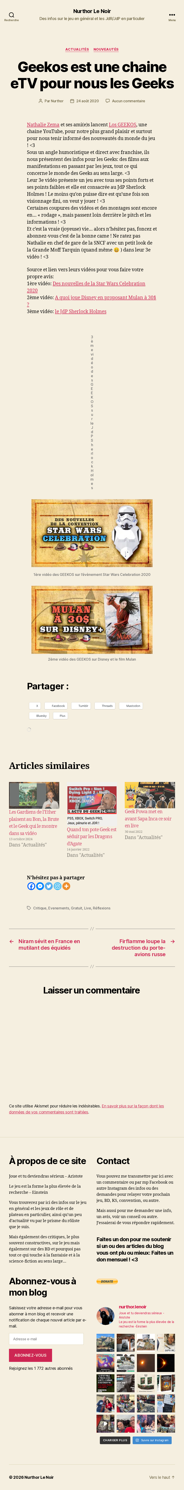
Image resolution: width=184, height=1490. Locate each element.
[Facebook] (31, 886)
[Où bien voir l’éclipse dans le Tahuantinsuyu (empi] (166, 1363)
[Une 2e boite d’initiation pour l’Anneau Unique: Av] (146, 1343)
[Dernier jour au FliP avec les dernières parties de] (126, 1403)
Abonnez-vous (30, 1355)
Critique (39, 908)
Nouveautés (106, 49)
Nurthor (57, 101)
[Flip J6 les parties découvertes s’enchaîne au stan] (146, 1424)
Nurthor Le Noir (92, 11)
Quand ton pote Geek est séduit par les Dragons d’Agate (91, 837)
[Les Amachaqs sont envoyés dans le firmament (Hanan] (166, 1343)
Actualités (77, 49)
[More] (66, 886)
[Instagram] (57, 886)
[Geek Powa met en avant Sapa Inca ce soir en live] (150, 795)
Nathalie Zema (43, 125)
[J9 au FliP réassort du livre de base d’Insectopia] (105, 1424)
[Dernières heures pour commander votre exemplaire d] (126, 1383)
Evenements (58, 908)
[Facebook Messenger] (40, 886)
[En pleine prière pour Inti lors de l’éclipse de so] (146, 1363)
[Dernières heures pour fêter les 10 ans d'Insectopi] (146, 1383)
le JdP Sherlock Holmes (80, 312)
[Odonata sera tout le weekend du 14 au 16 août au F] (105, 1363)
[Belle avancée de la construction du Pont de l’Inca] (105, 1343)
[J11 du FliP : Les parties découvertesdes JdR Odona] (146, 1403)
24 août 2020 (87, 101)
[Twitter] (49, 886)
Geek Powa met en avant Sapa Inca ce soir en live (148, 819)
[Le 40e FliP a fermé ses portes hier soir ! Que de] (105, 1403)
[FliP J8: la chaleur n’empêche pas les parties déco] (126, 1424)
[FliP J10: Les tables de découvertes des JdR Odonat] (166, 1403)
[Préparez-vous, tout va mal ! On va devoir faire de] (105, 1383)
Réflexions (101, 908)
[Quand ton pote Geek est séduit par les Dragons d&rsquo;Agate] (92, 804)
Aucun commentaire (128, 101)
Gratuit (76, 908)
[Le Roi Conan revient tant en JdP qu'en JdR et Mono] (126, 1363)
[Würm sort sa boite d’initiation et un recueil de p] (126, 1343)
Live (87, 908)
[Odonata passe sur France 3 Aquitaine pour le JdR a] (166, 1424)
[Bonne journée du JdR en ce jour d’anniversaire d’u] (166, 1383)
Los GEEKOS (122, 125)
